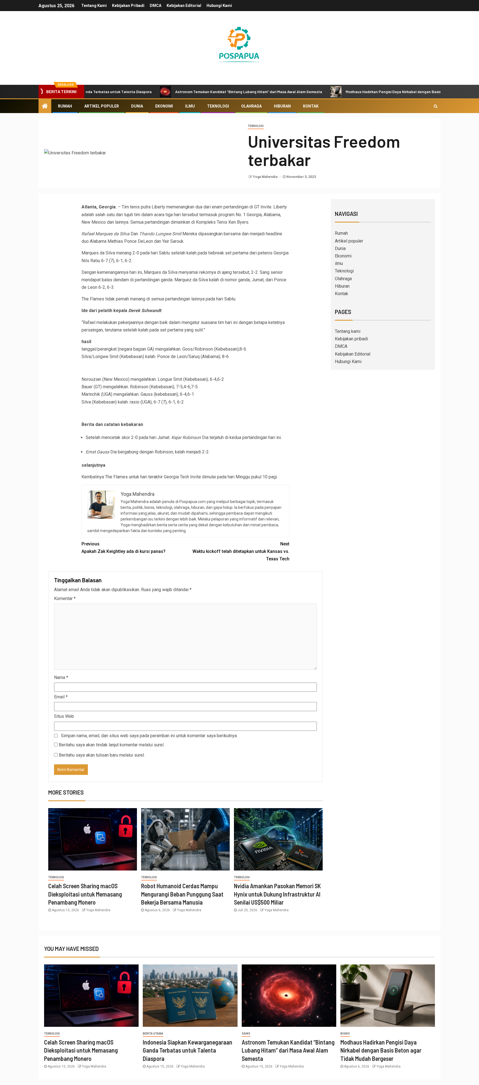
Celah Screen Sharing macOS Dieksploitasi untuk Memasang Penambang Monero (85, 894)
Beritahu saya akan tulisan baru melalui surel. (102, 755)
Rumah (65, 106)
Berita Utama (153, 1033)
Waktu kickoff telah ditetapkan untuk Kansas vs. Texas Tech (240, 551)
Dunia (137, 106)
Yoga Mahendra (265, 177)
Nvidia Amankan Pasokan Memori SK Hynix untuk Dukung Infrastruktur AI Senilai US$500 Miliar (277, 894)
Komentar (65, 598)
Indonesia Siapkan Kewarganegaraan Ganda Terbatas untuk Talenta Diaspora (187, 1050)
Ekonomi (164, 106)
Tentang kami (94, 5)
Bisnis (345, 1033)
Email (61, 696)
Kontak (311, 106)
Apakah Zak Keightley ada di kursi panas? (123, 547)
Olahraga (251, 106)
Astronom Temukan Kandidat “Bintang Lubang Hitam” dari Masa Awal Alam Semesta (211, 91)
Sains (246, 1033)
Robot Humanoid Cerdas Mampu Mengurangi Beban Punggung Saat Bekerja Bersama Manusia (182, 894)
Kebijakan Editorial (184, 5)
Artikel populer (101, 106)
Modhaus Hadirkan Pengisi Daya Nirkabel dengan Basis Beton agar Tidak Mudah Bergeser (386, 91)
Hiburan (282, 106)
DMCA (155, 5)
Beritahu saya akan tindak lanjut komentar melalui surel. (111, 744)
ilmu (190, 106)
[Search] (435, 106)
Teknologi (218, 106)
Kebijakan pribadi (128, 5)
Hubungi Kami (219, 5)
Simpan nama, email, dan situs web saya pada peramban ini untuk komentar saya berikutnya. (149, 735)
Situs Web (64, 716)
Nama (61, 677)
